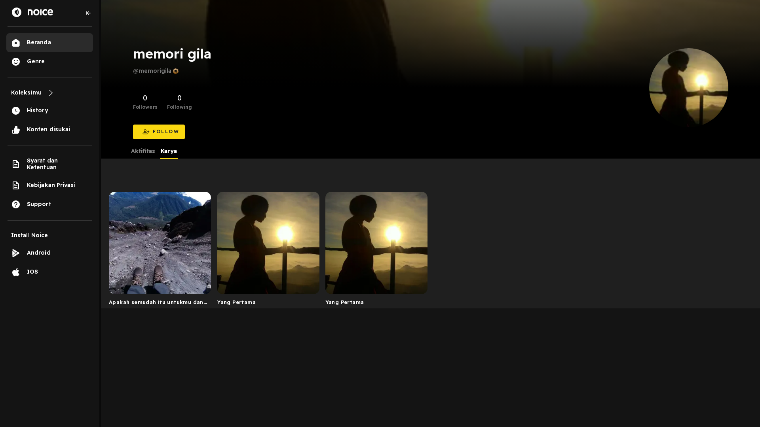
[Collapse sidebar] (88, 13)
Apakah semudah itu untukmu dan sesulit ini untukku (156, 303)
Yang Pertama (236, 302)
